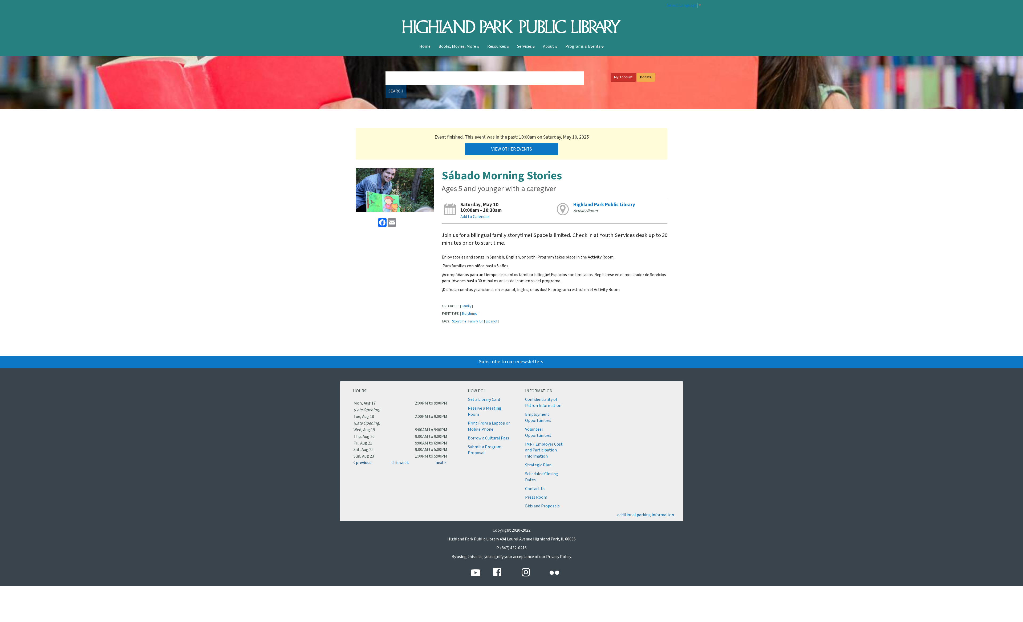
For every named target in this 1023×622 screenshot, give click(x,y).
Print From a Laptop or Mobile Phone (489, 426)
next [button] (440, 463)
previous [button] (363, 463)
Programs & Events (583, 46)
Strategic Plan (538, 465)
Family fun (475, 321)
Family (466, 306)
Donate (646, 77)
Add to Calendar (474, 217)
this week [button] (400, 463)
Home (425, 46)
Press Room (536, 497)
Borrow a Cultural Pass (488, 438)
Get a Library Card (484, 399)
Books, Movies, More (458, 46)
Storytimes (469, 314)
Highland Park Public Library (604, 204)
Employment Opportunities (538, 417)
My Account (623, 77)
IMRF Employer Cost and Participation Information (544, 450)
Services (525, 46)
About (549, 46)
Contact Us (535, 489)
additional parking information (645, 515)
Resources (497, 46)
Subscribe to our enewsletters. (511, 361)
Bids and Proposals (542, 506)
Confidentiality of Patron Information (543, 403)
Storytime (459, 321)
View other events (511, 149)
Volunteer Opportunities (538, 432)
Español (491, 321)
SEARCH (395, 91)
